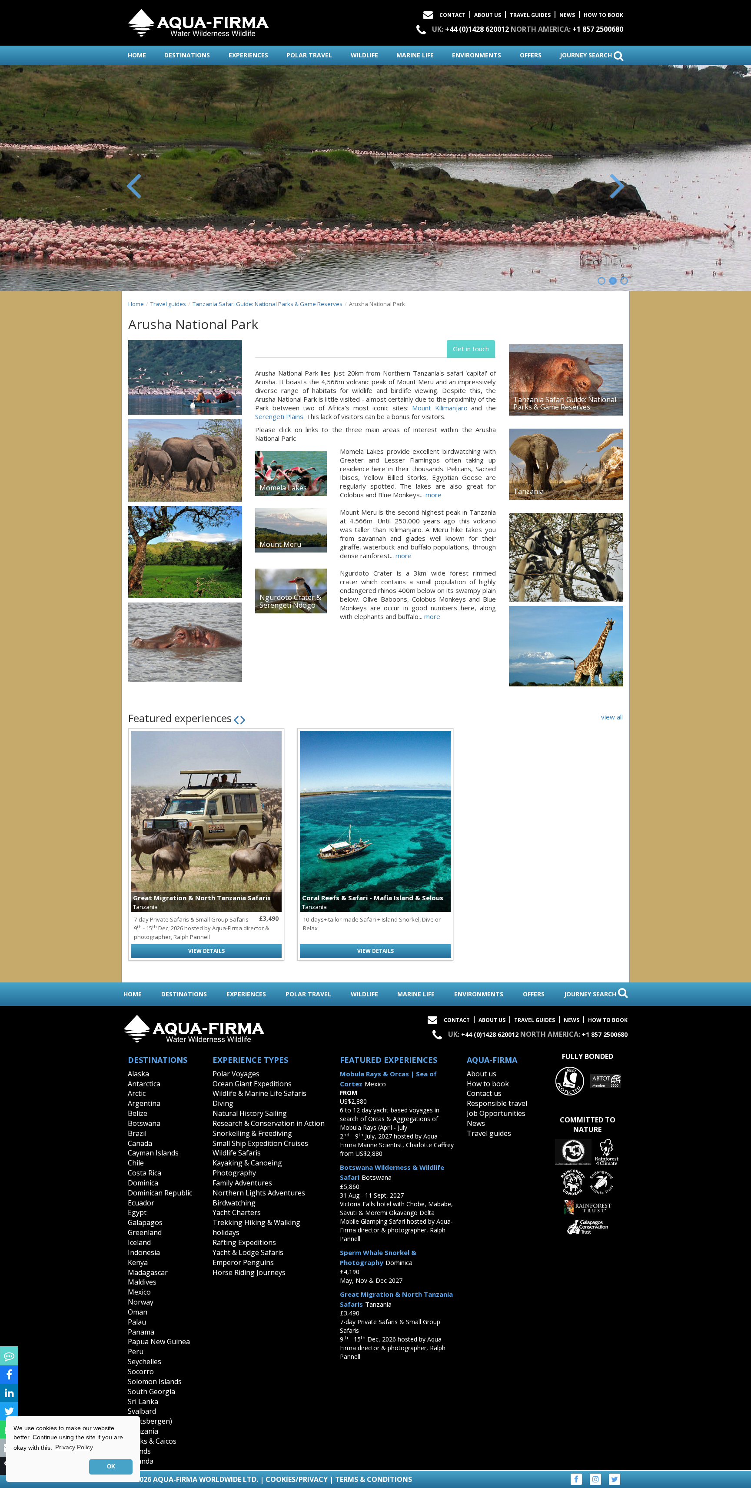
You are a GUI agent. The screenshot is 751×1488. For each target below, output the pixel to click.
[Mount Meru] (291, 530)
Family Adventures (242, 1183)
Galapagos (145, 1222)
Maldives (142, 1282)
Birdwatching (234, 1203)
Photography (234, 1173)
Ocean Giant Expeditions (252, 1084)
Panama (141, 1332)
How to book (603, 15)
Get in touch (471, 348)
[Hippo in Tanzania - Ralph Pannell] (185, 642)
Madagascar (148, 1272)
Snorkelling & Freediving (252, 1133)
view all (612, 716)
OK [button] (111, 1467)
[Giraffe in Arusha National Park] (566, 646)
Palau (137, 1322)
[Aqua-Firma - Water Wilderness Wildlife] (198, 21)
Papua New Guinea (159, 1341)
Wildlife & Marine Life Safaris (259, 1093)
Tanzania (143, 1431)
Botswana (144, 1123)
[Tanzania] (566, 464)
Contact (452, 15)
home (137, 55)
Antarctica (144, 1084)
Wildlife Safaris (237, 1153)
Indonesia (144, 1252)
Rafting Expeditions (244, 1242)
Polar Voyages (236, 1074)
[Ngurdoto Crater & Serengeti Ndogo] (291, 591)
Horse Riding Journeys (249, 1272)
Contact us (484, 1093)
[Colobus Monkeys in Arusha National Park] (566, 557)
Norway (140, 1302)
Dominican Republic (160, 1193)
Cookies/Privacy (297, 1479)
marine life (415, 55)
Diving (223, 1103)
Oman (137, 1312)
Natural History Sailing (250, 1113)
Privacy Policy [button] (74, 1447)
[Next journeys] (243, 719)
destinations (187, 55)
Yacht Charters (237, 1212)
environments (476, 55)
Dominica (143, 1183)
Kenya (138, 1262)
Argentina (144, 1103)
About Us (487, 15)
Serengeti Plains (279, 416)
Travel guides (168, 304)
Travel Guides (530, 15)
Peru (135, 1351)
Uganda (140, 1461)
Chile (136, 1163)
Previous (134, 184)
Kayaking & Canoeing (247, 1163)
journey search (587, 55)
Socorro (141, 1371)
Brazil (137, 1133)
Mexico (139, 1292)
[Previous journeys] (236, 719)
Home (136, 304)
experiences (248, 55)
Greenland (145, 1232)
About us (481, 1074)
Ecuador (141, 1203)
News (567, 15)
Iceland (139, 1242)
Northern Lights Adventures (259, 1193)
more (433, 494)
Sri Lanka (143, 1401)
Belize (137, 1113)
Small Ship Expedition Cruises (260, 1143)
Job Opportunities (496, 1113)
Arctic (137, 1093)
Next (616, 184)
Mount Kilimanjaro (440, 407)
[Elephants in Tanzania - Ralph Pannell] (185, 460)
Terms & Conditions (373, 1479)
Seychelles (144, 1361)
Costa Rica (144, 1173)
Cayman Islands (153, 1153)
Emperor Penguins (243, 1262)
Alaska (138, 1074)
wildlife (364, 55)
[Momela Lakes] (291, 473)
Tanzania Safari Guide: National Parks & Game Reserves (267, 304)
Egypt (137, 1212)
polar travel (309, 55)
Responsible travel (497, 1103)
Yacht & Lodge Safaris (248, 1252)
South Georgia (151, 1391)
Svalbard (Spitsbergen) (150, 1416)
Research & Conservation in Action (269, 1123)
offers (531, 55)
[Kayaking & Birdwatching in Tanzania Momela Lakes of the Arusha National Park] (185, 377)
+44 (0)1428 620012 (477, 29)
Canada (140, 1143)
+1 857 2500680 (597, 29)
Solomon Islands (155, 1381)
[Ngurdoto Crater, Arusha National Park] (185, 552)
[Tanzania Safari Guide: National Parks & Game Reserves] (566, 380)
